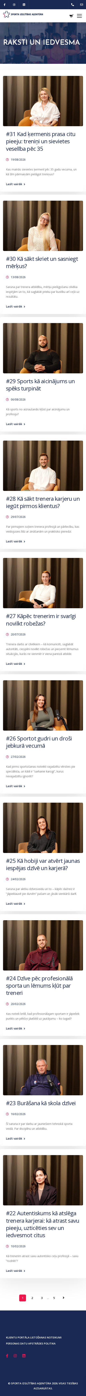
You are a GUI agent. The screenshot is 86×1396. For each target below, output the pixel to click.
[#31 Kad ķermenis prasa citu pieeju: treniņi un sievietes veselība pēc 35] (43, 99)
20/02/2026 (18, 1004)
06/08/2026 (18, 399)
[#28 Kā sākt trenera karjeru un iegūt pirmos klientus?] (43, 464)
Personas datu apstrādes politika (31, 1343)
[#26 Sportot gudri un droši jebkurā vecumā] (43, 703)
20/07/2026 (18, 634)
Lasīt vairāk (14, 184)
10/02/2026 (18, 1246)
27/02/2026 (18, 757)
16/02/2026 (18, 1114)
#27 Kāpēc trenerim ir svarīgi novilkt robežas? (41, 619)
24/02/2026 (18, 879)
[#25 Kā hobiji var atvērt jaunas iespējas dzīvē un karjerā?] (43, 826)
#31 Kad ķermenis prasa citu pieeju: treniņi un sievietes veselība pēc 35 (40, 141)
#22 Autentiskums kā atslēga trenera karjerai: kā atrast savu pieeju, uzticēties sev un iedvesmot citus (42, 1224)
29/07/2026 (18, 517)
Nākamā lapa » (63, 1297)
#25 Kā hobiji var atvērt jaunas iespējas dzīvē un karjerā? (43, 864)
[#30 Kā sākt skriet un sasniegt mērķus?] (43, 224)
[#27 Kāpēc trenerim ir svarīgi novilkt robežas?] (43, 581)
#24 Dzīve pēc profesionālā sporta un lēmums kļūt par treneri (39, 985)
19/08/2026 (18, 159)
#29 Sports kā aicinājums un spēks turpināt (40, 384)
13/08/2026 (18, 277)
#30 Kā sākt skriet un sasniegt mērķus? (42, 262)
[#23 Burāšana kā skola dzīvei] (43, 1068)
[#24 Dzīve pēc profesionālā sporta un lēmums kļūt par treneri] (43, 943)
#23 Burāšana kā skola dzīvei (41, 1103)
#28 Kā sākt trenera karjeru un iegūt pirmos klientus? (43, 502)
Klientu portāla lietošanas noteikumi (34, 1337)
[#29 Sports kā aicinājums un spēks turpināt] (43, 346)
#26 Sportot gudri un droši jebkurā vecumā (39, 741)
